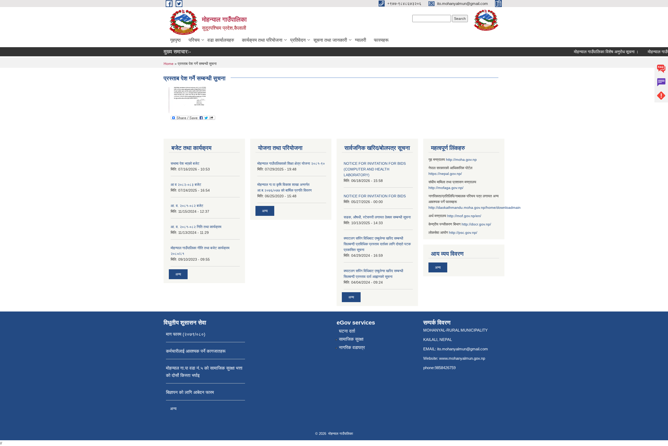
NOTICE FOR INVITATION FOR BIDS (375, 196)
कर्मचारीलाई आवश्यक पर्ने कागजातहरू (195, 351)
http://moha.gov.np (461, 159)
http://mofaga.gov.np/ (445, 188)
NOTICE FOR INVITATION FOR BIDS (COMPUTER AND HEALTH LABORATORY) (375, 169)
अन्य (178, 274)
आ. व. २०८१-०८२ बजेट (187, 206)
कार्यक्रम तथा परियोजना (262, 40)
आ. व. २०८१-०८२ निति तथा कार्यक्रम (196, 227)
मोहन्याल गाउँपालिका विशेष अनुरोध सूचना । (598, 52)
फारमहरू (381, 40)
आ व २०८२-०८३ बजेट (186, 184)
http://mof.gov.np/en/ (464, 216)
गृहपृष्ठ (175, 40)
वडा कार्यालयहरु (220, 40)
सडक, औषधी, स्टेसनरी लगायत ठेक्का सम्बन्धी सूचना (377, 217)
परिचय (194, 40)
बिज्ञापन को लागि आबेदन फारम (190, 392)
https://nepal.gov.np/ (445, 174)
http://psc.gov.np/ (463, 232)
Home (169, 64)
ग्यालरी (360, 40)
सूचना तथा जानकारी (330, 40)
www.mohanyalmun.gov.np (462, 358)
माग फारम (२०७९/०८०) (185, 334)
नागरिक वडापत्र (352, 347)
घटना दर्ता (347, 331)
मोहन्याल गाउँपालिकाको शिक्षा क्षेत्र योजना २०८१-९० (291, 163)
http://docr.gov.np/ (476, 224)
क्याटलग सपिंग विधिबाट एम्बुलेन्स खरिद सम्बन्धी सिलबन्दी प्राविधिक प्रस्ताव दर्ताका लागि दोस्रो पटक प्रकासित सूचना (377, 244)
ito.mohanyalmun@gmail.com (462, 349)
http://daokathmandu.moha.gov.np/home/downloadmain (474, 207)
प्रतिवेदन (298, 40)
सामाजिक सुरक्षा (351, 339)
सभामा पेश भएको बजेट (185, 163)
